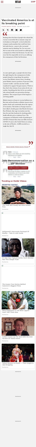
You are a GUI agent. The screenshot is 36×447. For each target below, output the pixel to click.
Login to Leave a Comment (18, 168)
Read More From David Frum (17, 147)
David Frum (9, 26)
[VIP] (33, 1)
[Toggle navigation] (2, 1)
